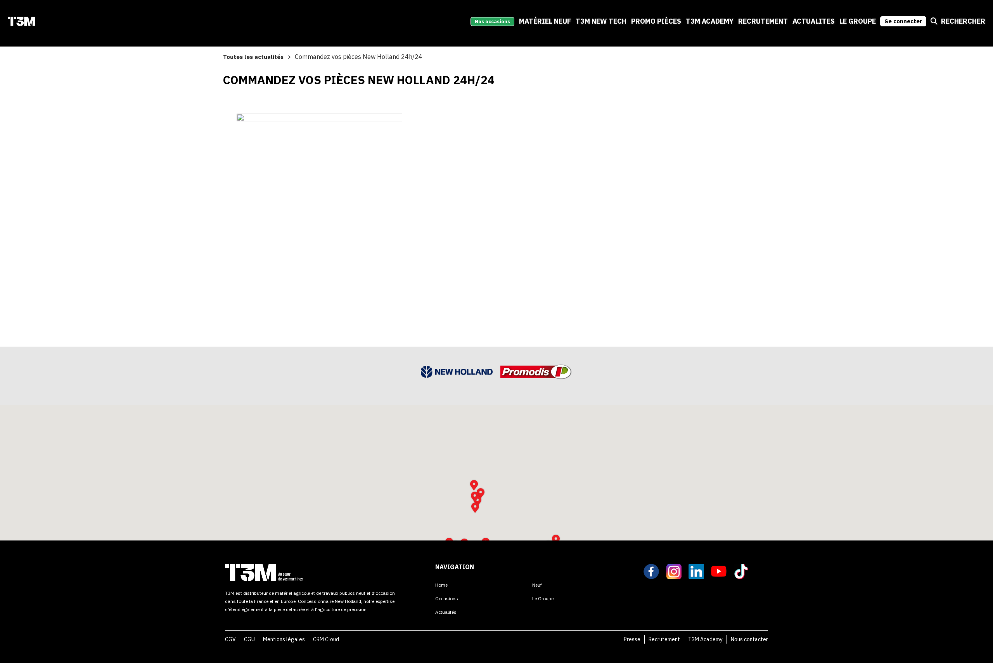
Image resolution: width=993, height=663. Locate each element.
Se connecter (903, 21)
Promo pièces (656, 21)
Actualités (446, 612)
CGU (249, 639)
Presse (632, 639)
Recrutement (664, 639)
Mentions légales (284, 639)
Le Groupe (857, 21)
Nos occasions (492, 21)
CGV (230, 639)
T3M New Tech (601, 21)
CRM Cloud (326, 639)
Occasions (446, 598)
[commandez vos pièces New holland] (319, 215)
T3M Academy (710, 21)
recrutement (763, 21)
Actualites (813, 21)
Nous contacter (749, 639)
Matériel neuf (545, 21)
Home (441, 585)
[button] (475, 508)
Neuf (537, 585)
